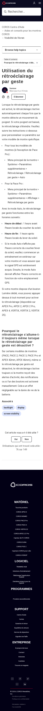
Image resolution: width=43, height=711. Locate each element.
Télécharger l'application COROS (21, 576)
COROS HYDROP (21, 555)
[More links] (39, 2)
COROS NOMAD (21, 516)
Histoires (21, 657)
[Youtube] (18, 684)
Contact (21, 652)
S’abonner (18, 97)
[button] (21, 49)
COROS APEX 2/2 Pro (21, 533)
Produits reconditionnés (21, 599)
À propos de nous (21, 648)
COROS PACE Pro (21, 520)
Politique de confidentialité (20, 699)
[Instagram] (13, 679)
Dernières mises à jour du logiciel (21, 582)
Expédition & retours (21, 628)
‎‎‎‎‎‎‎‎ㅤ (32, 699)
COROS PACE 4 (21, 525)
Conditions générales (19, 696)
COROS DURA (21, 542)
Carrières (21, 661)
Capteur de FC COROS (21, 538)
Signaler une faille (21, 636)
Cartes (21, 619)
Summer (13, 88)
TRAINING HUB (21, 567)
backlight (8, 407)
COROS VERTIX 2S (21, 529)
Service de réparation (21, 632)
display (21, 407)
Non (27, 439)
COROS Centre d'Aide (13, 27)
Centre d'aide (21, 615)
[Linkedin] (26, 684)
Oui (16, 439)
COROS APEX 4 (21, 512)
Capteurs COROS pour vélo (21, 551)
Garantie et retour (21, 623)
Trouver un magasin (21, 665)
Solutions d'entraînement (21, 571)
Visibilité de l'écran (14, 37)
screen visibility (11, 413)
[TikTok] (29, 679)
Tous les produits (21, 508)
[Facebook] (21, 679)
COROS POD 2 (21, 546)
